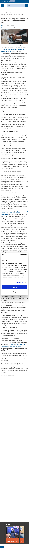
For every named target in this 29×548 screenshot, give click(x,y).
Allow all (14, 287)
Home (2, 12)
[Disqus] (14, 497)
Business (7, 12)
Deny (14, 292)
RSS (27, 1)
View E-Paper (12, 1)
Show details (20, 282)
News (11, 12)
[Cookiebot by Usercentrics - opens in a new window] (20, 255)
